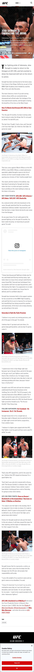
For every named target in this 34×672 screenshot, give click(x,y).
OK (17, 668)
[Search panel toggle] (31, 3)
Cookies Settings (16, 657)
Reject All (16, 663)
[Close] (32, 646)
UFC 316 (4, 622)
